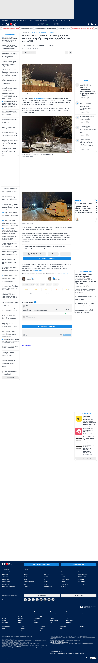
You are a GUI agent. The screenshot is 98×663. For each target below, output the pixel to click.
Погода (29, 20)
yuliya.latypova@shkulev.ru (81, 636)
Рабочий (49, 284)
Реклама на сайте (6, 572)
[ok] (33, 599)
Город (25, 579)
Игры (65, 20)
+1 (65, 322)
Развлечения (64, 584)
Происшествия (65, 579)
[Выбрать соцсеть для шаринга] (70, 52)
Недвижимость (6, 20)
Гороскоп (51, 20)
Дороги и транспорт (29, 581)
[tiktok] (53, 599)
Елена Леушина (31, 278)
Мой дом (46, 581)
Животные (26, 586)
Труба (42, 284)
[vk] (29, 599)
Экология (81, 579)
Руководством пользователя (56, 641)
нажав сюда (64, 274)
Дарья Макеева (57, 278)
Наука (45, 584)
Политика (63, 576)
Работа (63, 581)
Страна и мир (82, 576)
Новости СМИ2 (26, 345)
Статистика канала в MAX (9, 589)
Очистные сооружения (28, 284)
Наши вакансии (6, 581)
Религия (63, 586)
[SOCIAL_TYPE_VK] (53, 254)
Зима (45, 572)
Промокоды (14, 20)
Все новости (10, 34)
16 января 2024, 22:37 (26, 48)
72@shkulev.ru (18, 646)
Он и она (63, 572)
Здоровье (26, 589)
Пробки (49, 24)
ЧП (37, 284)
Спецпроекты (82, 584)
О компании (5, 576)
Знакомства (22, 20)
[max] (41, 599)
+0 (65, 313)
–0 (70, 313)
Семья (63, 589)
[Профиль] (95, 24)
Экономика (81, 581)
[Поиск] (88, 24)
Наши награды (5, 579)
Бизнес (25, 574)
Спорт (80, 572)
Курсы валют (58, 20)
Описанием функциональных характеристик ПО (60, 642)
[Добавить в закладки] (66, 52)
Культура (46, 576)
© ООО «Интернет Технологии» (9, 657)
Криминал (46, 574)
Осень (62, 574)
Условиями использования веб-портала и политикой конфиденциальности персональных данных (71, 643)
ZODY (69, 20)
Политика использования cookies (57, 649)
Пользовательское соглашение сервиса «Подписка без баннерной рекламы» (67, 653)
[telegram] (25, 599)
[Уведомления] (92, 24)
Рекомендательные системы (56, 651)
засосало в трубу (39, 98)
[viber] (37, 599)
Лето (45, 579)
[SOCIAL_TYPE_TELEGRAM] (65, 254)
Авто (25, 572)
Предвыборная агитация (8, 586)
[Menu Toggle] (2, 24)
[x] (45, 599)
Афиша (45, 20)
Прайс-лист (5, 574)
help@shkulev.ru (5, 648)
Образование (47, 589)
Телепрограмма (37, 20)
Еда (25, 584)
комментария (30, 53)
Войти (27, 335)
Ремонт (55, 284)
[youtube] (49, 599)
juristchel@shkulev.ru (36, 647)
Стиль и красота (82, 574)
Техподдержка (5, 584)
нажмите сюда (37, 270)
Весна (25, 576)
